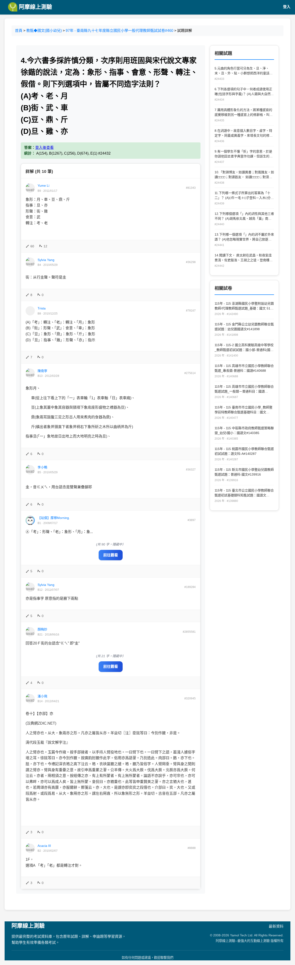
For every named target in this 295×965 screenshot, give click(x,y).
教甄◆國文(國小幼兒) (44, 31)
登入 (286, 7)
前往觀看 (110, 555)
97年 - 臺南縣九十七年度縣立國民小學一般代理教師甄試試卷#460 (119, 31)
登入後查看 (44, 148)
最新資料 (276, 926)
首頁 (18, 31)
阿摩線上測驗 (34, 7)
